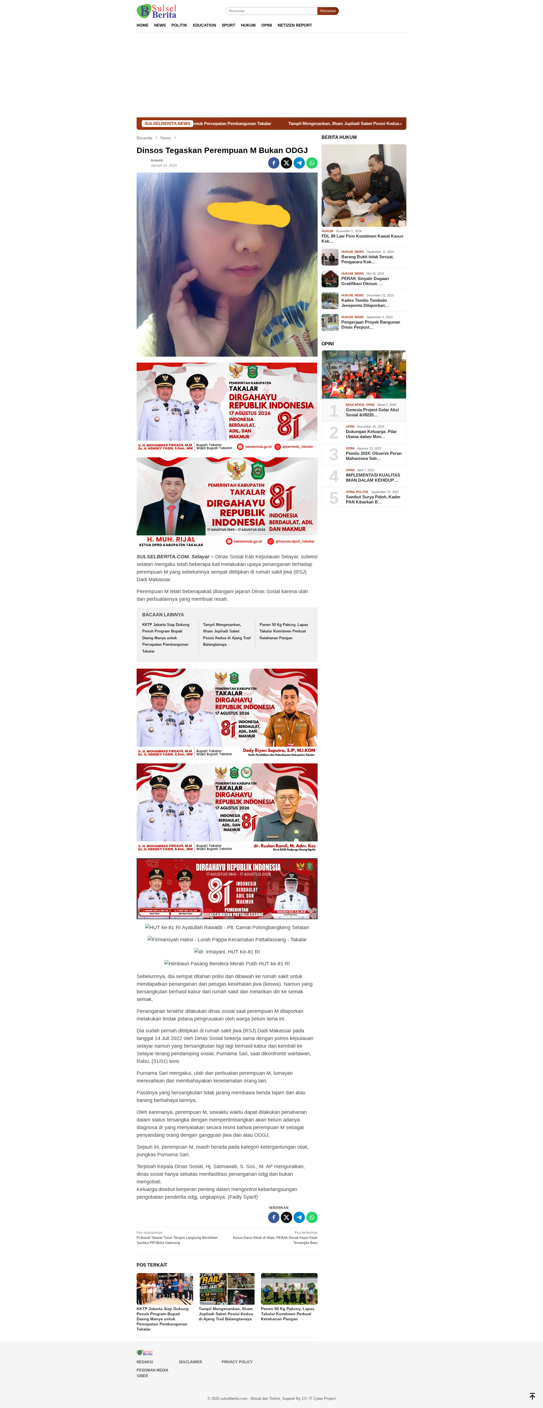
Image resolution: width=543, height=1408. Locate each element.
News (359, 252)
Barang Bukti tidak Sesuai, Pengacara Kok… (367, 259)
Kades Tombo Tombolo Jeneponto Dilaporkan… (365, 303)
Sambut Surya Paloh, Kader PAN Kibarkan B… (373, 499)
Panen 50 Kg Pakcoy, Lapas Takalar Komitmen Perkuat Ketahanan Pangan (284, 631)
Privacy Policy (237, 1362)
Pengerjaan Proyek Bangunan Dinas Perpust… (370, 325)
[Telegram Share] (299, 163)
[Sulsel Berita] (156, 11)
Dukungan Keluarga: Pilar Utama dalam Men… (371, 434)
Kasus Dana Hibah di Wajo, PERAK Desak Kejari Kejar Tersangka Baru (275, 1238)
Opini (370, 404)
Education (355, 404)
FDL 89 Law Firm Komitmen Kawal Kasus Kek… (362, 239)
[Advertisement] (271, 75)
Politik (362, 492)
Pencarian (328, 11)
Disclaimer (190, 1362)
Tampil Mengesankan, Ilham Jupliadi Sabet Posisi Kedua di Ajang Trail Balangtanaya (290, 123)
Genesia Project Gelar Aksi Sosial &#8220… (372, 412)
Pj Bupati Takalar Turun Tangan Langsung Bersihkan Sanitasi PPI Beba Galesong (177, 1238)
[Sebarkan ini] (273, 163)
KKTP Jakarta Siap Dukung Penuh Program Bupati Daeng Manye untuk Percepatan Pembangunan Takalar (165, 638)
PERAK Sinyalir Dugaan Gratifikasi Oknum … (365, 281)
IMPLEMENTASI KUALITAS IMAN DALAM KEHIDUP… (373, 478)
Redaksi (145, 1362)
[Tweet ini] (286, 163)
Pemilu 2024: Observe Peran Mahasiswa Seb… (374, 456)
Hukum (327, 231)
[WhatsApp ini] (312, 163)
